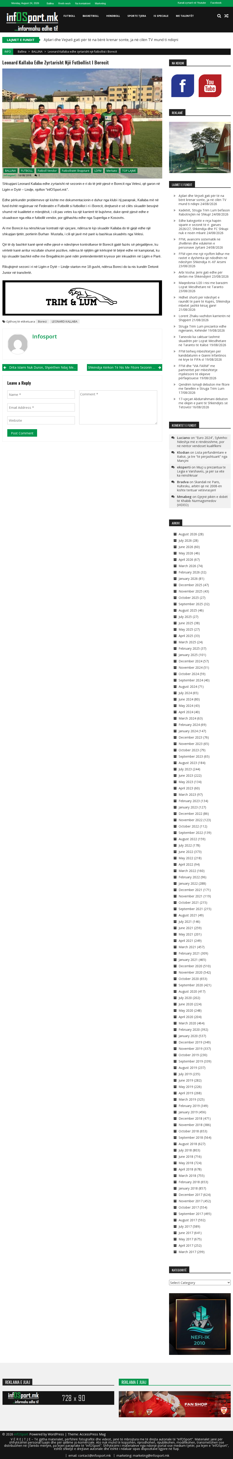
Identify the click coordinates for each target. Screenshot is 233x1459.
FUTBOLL (69, 15)
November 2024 (191, 667)
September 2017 (191, 1214)
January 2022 (188, 883)
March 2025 (187, 642)
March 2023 (187, 794)
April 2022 (186, 864)
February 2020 (189, 1029)
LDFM (97, 171)
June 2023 (186, 775)
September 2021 (191, 909)
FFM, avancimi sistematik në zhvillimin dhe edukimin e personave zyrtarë (199, 243)
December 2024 (190, 661)
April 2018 (186, 1169)
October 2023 (189, 750)
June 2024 (186, 699)
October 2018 (189, 1131)
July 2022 (185, 845)
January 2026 (188, 578)
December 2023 (190, 737)
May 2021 (186, 934)
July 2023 (185, 769)
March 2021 (187, 947)
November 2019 (191, 1048)
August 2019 (188, 1067)
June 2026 (186, 547)
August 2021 (188, 915)
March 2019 (187, 1099)
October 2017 (189, 1207)
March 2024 (187, 718)
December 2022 (190, 813)
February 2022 (189, 877)
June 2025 (186, 623)
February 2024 (189, 724)
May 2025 (186, 629)
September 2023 (191, 756)
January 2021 (188, 959)
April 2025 (186, 636)
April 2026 (186, 559)
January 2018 (188, 1188)
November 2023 (191, 744)
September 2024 (191, 680)
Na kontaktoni (82, 3)
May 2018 (186, 1163)
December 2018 (190, 1118)
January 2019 (188, 1112)
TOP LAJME (129, 171)
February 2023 (189, 801)
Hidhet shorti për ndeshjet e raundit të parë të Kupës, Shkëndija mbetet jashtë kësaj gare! (204, 301)
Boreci (42, 321)
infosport (9, 175)
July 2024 (185, 693)
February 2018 (189, 1182)
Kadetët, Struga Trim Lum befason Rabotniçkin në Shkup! (204, 212)
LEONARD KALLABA (64, 321)
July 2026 (185, 540)
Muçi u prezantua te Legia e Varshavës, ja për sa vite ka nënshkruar (201, 471)
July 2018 (185, 1150)
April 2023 (186, 788)
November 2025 (191, 591)
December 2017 (190, 1194)
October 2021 (189, 902)
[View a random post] (226, 16)
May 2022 (186, 858)
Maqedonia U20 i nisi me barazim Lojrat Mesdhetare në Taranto (203, 285)
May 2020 (186, 1010)
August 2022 (188, 839)
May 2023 (186, 782)
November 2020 (191, 972)
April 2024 (186, 712)
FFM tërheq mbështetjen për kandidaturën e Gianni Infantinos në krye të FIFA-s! (202, 355)
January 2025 (188, 655)
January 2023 (188, 807)
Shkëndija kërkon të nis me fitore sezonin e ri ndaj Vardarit (125, 367)
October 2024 (189, 674)
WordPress (56, 1434)
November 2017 (191, 1201)
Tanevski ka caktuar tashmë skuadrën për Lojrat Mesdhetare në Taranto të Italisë (202, 341)
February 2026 (189, 572)
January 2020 (188, 1036)
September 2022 (191, 832)
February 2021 (189, 953)
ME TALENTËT (185, 15)
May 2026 (186, 553)
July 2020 (185, 998)
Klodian (183, 452)
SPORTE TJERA (136, 15)
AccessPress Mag (93, 1434)
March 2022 (187, 871)
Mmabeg (184, 496)
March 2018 (187, 1175)
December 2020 (190, 966)
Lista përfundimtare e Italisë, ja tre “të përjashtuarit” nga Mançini (202, 456)
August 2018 (188, 1144)
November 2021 (191, 896)
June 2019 (186, 1080)
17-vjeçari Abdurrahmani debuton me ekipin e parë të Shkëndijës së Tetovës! (203, 403)
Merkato (111, 171)
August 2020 (188, 991)
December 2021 (190, 890)
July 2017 (185, 1226)
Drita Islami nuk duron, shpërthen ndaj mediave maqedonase (43, 367)
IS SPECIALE (161, 15)
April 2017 (186, 1245)
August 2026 (188, 534)
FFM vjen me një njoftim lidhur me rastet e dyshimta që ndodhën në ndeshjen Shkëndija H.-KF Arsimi (204, 258)
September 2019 (191, 1061)
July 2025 (185, 616)
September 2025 (191, 604)
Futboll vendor (47, 171)
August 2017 (188, 1220)
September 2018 (191, 1137)
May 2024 (186, 705)
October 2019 (189, 1055)
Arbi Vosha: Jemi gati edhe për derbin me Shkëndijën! (201, 274)
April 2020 (186, 1017)
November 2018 (191, 1125)
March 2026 (187, 566)
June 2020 (186, 1004)
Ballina (50, 3)
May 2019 (186, 1086)
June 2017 (186, 1233)
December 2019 (190, 1042)
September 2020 (191, 985)
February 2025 (189, 648)
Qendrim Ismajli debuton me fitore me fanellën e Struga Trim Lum (204, 386)
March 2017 (187, 1252)
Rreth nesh (64, 3)
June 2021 (186, 928)
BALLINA (37, 52)
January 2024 (188, 731)
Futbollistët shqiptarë (75, 171)
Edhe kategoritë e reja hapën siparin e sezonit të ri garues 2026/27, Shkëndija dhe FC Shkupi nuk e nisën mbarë (203, 226)
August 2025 (188, 610)
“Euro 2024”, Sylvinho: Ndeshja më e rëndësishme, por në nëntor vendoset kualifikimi (202, 442)
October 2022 (189, 826)
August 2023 (188, 763)
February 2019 (189, 1106)
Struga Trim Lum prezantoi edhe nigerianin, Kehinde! (202, 328)
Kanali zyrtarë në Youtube (192, 2)
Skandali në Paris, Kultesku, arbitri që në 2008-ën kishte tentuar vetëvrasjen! (199, 486)
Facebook (216, 2)
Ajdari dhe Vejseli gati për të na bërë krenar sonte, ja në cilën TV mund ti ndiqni (111, 39)
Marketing (100, 3)
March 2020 (187, 1023)
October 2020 (189, 979)
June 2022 (186, 851)
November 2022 (191, 820)
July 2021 (185, 921)
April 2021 (186, 940)
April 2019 (186, 1093)
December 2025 (190, 585)
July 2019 (185, 1074)
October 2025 (189, 597)
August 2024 (188, 686)
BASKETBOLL (91, 15)
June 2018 (186, 1156)
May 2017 (186, 1239)
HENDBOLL (113, 15)
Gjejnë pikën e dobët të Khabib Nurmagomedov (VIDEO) (202, 500)
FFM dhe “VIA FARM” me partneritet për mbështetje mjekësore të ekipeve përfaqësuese (198, 372)
